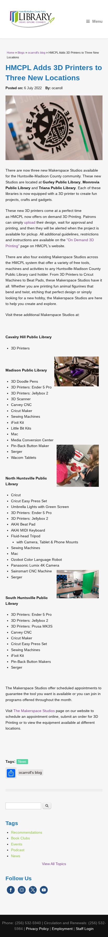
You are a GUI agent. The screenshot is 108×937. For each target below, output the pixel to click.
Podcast (17, 850)
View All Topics (54, 864)
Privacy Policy (37, 929)
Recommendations (26, 832)
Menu (97, 21)
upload (29, 222)
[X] (33, 893)
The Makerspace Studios (34, 711)
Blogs (21, 52)
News (22, 762)
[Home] (54, 19)
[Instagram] (22, 893)
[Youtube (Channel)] (44, 893)
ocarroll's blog (36, 52)
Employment (62, 929)
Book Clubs (20, 838)
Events (16, 844)
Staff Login (85, 929)
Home (10, 52)
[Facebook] (11, 893)
